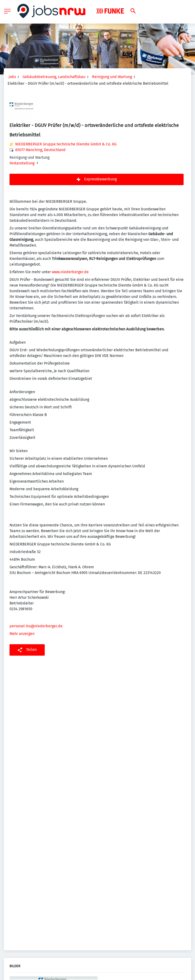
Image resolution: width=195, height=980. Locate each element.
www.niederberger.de (70, 272)
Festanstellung (22, 163)
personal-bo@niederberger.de (36, 626)
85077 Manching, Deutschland (40, 150)
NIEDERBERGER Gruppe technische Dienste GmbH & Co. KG (66, 144)
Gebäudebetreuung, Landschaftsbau (54, 76)
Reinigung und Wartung (112, 76)
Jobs (12, 76)
